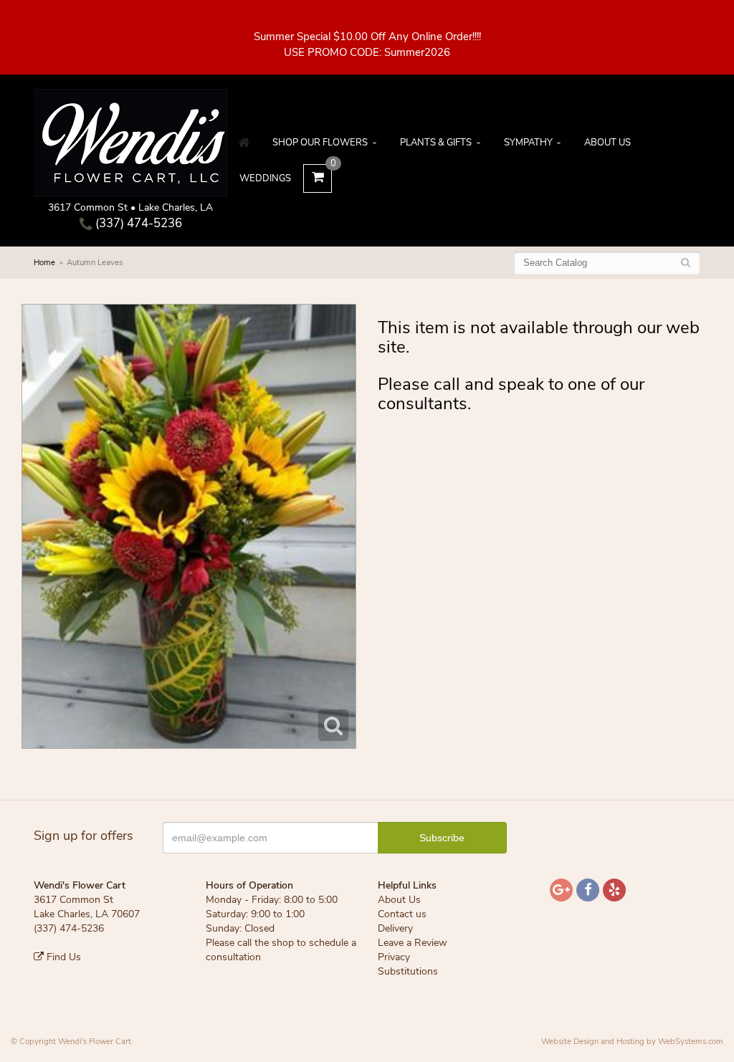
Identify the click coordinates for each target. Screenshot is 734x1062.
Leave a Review (412, 942)
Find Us (62, 957)
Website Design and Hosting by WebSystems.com (632, 1041)
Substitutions (408, 971)
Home (44, 262)
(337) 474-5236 (137, 223)
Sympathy (528, 142)
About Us (607, 142)
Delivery (395, 928)
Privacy (394, 957)
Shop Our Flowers (320, 142)
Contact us (402, 914)
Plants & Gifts (436, 142)
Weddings (265, 178)
